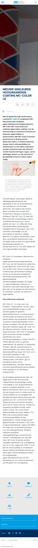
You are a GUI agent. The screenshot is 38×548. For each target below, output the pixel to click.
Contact (35, 540)
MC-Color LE (14, 119)
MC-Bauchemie (19, 2)
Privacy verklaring (13, 540)
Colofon (3, 540)
